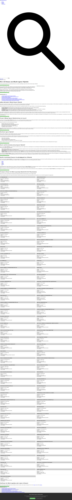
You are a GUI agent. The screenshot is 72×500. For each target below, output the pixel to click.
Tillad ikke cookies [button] (39, 498)
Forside (3, 1)
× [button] (71, 493)
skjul (6, 94)
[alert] (36, 496)
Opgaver (3, 3)
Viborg (3, 161)
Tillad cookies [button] (32, 498)
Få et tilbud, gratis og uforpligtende (4, 85)
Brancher (3, 2)
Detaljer (45, 496)
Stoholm (3, 164)
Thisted (3, 162)
